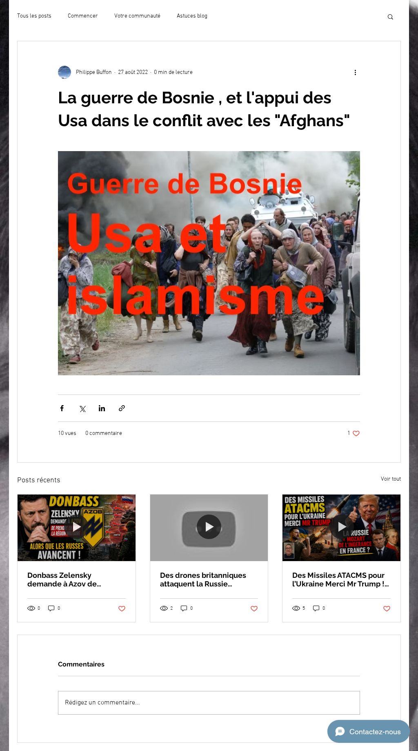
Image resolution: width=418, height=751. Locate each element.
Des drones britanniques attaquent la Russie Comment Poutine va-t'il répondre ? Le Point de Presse (203, 579)
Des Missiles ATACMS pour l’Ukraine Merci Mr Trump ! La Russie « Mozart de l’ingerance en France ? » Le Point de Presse (341, 579)
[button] (390, 16)
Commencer (83, 16)
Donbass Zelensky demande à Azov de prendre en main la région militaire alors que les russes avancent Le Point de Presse (72, 579)
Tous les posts (34, 16)
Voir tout (391, 479)
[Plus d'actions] (355, 72)
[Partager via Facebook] (62, 408)
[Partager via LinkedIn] (102, 408)
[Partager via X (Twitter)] (82, 408)
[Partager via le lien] (122, 408)
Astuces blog (192, 16)
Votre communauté (137, 16)
